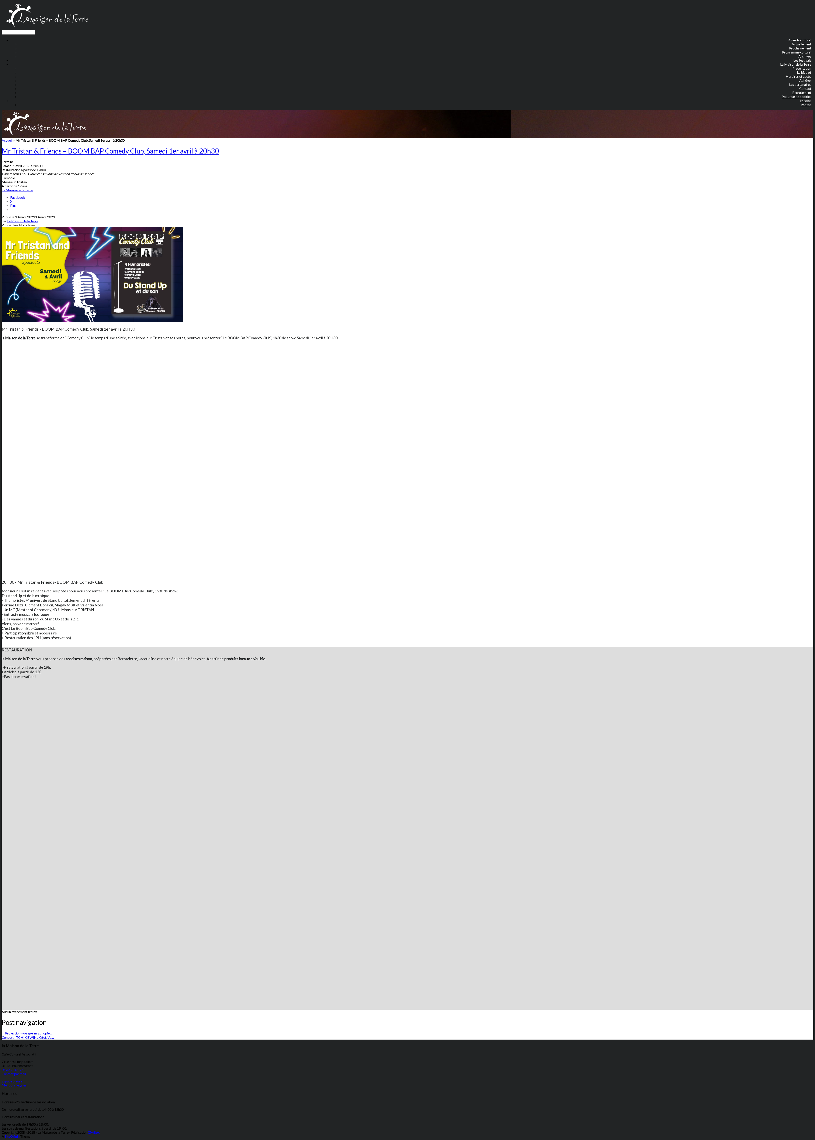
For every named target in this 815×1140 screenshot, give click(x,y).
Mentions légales (14, 1085)
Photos (806, 105)
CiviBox (94, 1132)
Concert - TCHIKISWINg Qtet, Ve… (30, 1037)
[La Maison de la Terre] (47, 28)
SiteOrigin (12, 1136)
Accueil (7, 140)
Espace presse (12, 1081)
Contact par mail (14, 1074)
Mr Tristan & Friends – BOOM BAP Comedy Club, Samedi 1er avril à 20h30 (110, 151)
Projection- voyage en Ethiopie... (27, 1033)
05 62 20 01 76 (12, 1070)
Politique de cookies (796, 96)
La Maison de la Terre (17, 190)
